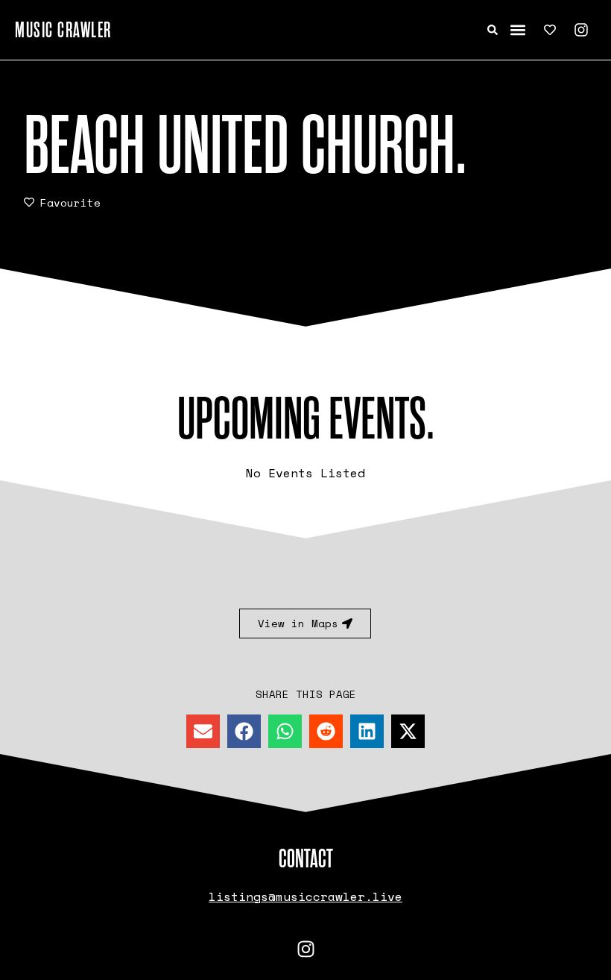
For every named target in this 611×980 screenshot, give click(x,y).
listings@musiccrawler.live (305, 896)
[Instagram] (581, 30)
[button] (518, 30)
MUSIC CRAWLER (63, 29)
